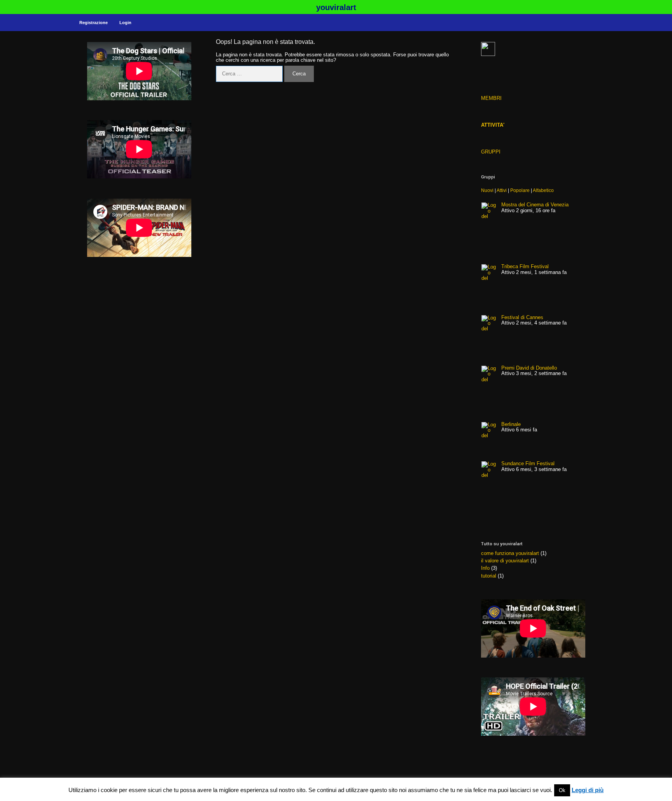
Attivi (502, 190)
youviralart (336, 7)
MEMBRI (491, 98)
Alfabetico (543, 190)
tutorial (488, 576)
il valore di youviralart (505, 561)
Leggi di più (588, 790)
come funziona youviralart (510, 553)
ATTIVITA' (492, 125)
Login (125, 22)
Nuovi (487, 190)
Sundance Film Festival (528, 463)
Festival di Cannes (522, 317)
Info (485, 568)
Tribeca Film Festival (525, 266)
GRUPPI (490, 152)
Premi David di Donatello (529, 368)
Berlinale (511, 424)
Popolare (520, 190)
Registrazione (93, 22)
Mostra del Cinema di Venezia (535, 205)
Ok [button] (562, 790)
